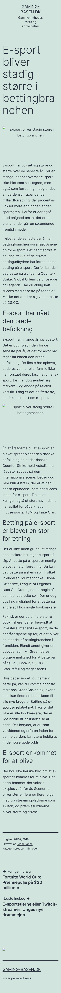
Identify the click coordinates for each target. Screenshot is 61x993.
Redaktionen (25, 844)
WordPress (23, 978)
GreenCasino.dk (30, 690)
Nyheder (32, 848)
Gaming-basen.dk (22, 969)
